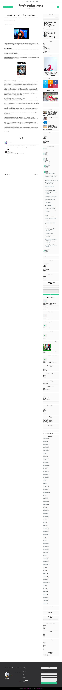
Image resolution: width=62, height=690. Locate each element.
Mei (46, 170)
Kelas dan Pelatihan (46, 389)
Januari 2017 (45, 576)
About (44, 368)
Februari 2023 (45, 485)
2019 (44, 45)
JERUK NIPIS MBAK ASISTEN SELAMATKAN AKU (51, 181)
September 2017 (45, 564)
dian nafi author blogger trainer (48, 421)
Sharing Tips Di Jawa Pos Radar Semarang (50, 209)
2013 (45, 252)
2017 (45, 159)
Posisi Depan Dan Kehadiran (49, 225)
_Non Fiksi (45, 47)
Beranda (44, 402)
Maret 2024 (45, 470)
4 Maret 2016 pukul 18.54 (11, 152)
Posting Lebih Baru (7, 174)
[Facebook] (20, 138)
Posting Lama (36, 174)
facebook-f (45, 276)
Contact (49, 121)
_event (44, 140)
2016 (45, 160)
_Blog (44, 50)
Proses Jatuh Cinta (48, 202)
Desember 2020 (45, 513)
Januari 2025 (45, 459)
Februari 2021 (45, 510)
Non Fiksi (44, 398)
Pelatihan (32, 1)
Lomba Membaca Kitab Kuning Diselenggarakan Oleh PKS (50, 191)
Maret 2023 (45, 483)
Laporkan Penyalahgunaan (48, 433)
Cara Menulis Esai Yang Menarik (50, 173)
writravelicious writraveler (47, 420)
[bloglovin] (8, 7)
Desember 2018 (45, 546)
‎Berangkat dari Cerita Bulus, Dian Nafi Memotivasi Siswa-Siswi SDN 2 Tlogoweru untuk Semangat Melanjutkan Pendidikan (50, 37)
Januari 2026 (45, 443)
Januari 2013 (45, 603)
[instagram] (10, 7)
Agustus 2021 (45, 504)
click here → (53, 75)
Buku (27, 1)
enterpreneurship (46, 141)
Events (37, 1)
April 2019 (44, 540)
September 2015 (45, 600)
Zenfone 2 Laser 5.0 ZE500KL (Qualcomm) (49, 230)
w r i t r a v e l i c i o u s (48, 24)
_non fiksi (45, 139)
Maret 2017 (45, 573)
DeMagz (45, 35)
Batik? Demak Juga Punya (47, 129)
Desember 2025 (45, 444)
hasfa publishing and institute (48, 419)
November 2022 (45, 489)
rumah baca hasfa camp (47, 263)
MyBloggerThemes (39, 688)
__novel (44, 137)
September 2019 (45, 534)
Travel (6, 681)
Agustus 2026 (45, 438)
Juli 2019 (44, 537)
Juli (46, 167)
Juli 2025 (44, 452)
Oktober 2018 (45, 549)
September (47, 165)
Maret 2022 (45, 498)
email (44, 412)
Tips (44, 143)
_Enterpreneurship (46, 49)
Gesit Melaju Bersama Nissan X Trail (50, 176)
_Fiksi (44, 135)
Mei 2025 (44, 455)
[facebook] (4, 7)
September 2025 (46, 449)
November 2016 (45, 579)
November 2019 (45, 531)
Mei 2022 (44, 495)
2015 (45, 251)
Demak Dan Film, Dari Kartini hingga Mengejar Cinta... (50, 220)
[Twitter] (22, 138)
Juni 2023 (44, 480)
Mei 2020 (44, 522)
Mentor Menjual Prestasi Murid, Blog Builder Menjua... (51, 240)
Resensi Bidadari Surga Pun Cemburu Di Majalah (51, 213)
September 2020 (46, 516)
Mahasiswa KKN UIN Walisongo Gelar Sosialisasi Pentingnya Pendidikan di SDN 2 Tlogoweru (50, 26)
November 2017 (45, 561)
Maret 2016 (45, 591)
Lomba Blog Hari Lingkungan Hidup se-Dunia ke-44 (51, 193)
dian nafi (9, 151)
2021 (44, 44)
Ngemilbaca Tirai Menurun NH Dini (50, 223)
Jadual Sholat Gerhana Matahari (50, 222)
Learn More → (11, 675)
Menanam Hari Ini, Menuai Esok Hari (50, 216)
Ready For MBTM (47, 236)
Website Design (26, 688)
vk (43, 646)
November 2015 (45, 597)
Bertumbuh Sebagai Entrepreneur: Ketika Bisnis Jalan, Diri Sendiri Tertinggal (52, 126)
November (47, 162)
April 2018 (44, 555)
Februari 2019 (45, 543)
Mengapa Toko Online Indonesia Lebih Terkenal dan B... (51, 242)
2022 (44, 43)
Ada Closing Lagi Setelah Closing (50, 199)
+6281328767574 (46, 654)
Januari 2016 (45, 594)
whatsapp (45, 648)
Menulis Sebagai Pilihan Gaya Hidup (50, 244)
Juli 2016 (44, 585)
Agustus (46, 166)
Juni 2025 (44, 453)
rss (43, 411)
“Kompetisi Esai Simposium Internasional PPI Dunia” (49, 183)
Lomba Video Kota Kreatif (49, 205)
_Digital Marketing (46, 51)
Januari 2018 (45, 558)
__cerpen (45, 136)
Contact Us (45, 370)
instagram (45, 278)
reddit (44, 644)
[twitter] (6, 7)
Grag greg (46, 215)
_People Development (46, 48)
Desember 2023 (45, 474)
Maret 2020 (45, 525)
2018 (44, 46)
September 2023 (46, 477)
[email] (12, 7)
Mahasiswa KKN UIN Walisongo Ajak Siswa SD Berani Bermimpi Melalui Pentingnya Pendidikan (50, 22)
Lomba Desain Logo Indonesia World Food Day (51, 188)
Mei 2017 (44, 570)
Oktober (46, 164)
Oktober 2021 (45, 501)
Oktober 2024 (45, 464)
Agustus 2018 (45, 552)
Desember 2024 (45, 461)
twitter (44, 277)
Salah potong (47, 226)
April (46, 171)
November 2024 (45, 462)
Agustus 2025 (45, 450)
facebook (44, 375)
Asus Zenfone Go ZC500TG (49, 233)
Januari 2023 (45, 486)
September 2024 (46, 465)
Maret (46, 172)
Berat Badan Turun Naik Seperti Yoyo (50, 228)
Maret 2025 (45, 456)
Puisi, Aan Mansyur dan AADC (52, 117)
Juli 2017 (44, 567)
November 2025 (45, 446)
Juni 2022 (44, 494)
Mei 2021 (44, 507)
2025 (45, 149)
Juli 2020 (44, 519)
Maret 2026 (45, 441)
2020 (44, 45)
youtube (44, 279)
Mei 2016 (44, 588)
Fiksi (44, 390)
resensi (44, 142)
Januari (46, 250)
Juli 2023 (44, 479)
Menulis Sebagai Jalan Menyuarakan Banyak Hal (51, 246)
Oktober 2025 (45, 447)
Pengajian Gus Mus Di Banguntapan (50, 196)
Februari (46, 249)
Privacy (44, 369)
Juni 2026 (44, 440)
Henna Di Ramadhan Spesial (49, 186)
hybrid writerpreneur (31, 6)
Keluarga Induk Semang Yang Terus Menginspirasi (50, 178)
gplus (24, 670)
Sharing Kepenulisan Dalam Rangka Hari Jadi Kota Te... (51, 211)
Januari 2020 (45, 528)
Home (23, 1)
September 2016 (45, 582)
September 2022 (46, 492)
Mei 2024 (44, 468)
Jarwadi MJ (9, 142)
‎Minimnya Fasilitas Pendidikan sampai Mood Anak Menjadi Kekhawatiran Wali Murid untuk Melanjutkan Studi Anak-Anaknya (50, 113)
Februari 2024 (45, 471)
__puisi (44, 138)
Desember (47, 161)
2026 (45, 148)
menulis (8, 48)
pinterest (44, 410)
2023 (45, 152)
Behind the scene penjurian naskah (50, 218)
